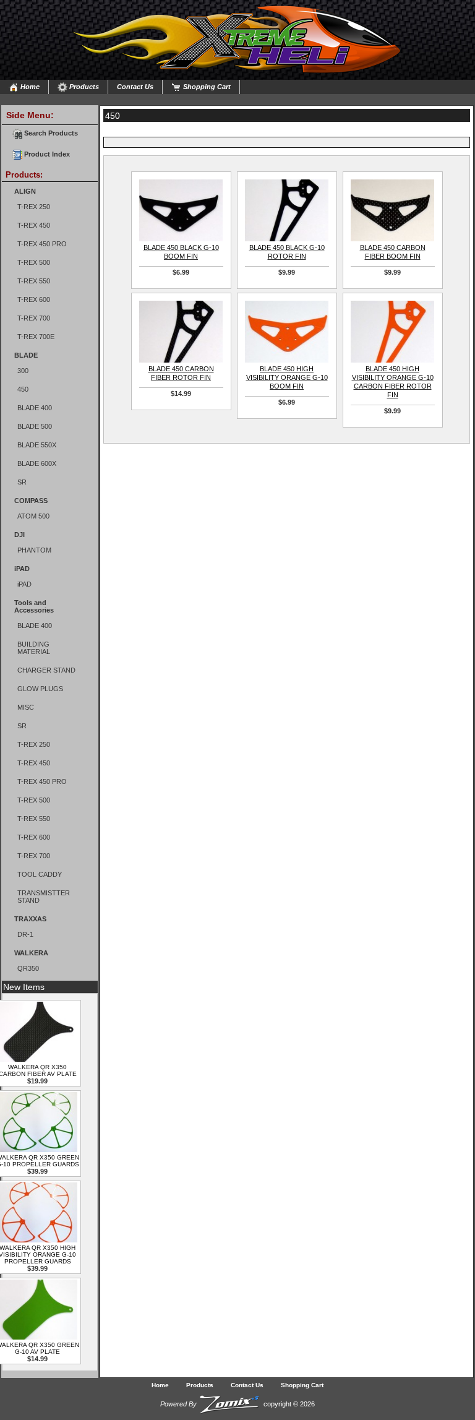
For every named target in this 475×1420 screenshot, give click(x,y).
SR (22, 482)
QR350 (28, 968)
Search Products (50, 133)
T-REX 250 (33, 206)
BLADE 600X (36, 463)
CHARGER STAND (46, 670)
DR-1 (25, 934)
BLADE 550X (36, 445)
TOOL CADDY (39, 874)
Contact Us (135, 86)
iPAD (22, 568)
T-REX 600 (33, 299)
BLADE (26, 355)
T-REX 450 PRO (42, 243)
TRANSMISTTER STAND (43, 896)
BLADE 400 (34, 407)
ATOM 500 (33, 516)
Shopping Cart (206, 86)
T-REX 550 (33, 281)
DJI (19, 534)
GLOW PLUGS (40, 688)
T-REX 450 (33, 225)
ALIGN (25, 191)
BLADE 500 (34, 426)
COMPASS (31, 500)
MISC (25, 707)
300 (22, 370)
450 (22, 389)
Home (29, 86)
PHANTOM (34, 550)
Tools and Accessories (34, 606)
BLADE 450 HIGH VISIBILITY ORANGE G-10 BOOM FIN (287, 377)
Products (83, 86)
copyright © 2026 (237, 1404)
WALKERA (31, 953)
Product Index (46, 154)
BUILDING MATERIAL (33, 647)
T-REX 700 (33, 318)
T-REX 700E (35, 336)
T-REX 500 (33, 262)
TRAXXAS (30, 919)
